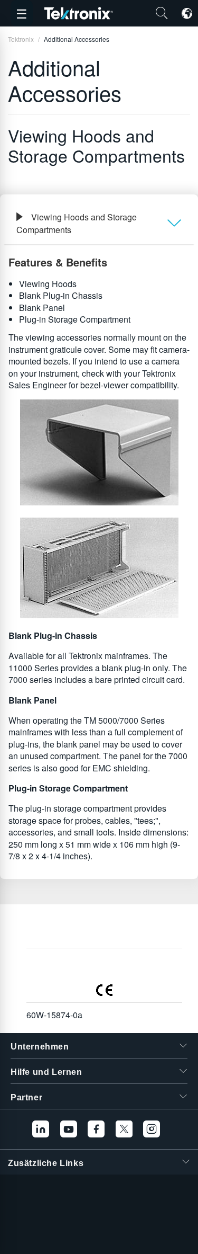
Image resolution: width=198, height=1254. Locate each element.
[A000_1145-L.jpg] (99, 568)
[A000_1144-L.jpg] (99, 452)
